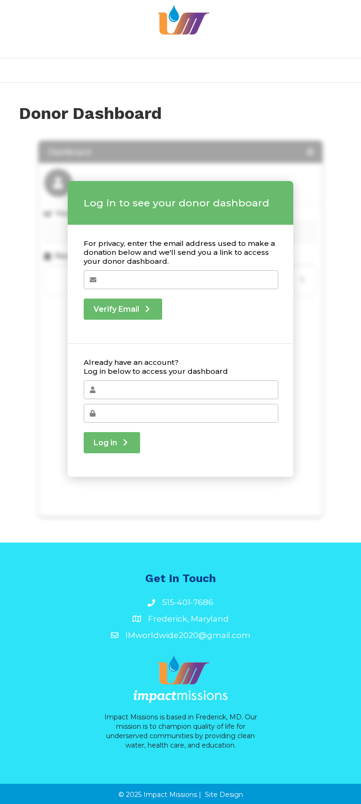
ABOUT (118, 70)
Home (77, 70)
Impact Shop (173, 70)
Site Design (224, 794)
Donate (280, 70)
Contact (231, 70)
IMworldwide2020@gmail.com (188, 635)
